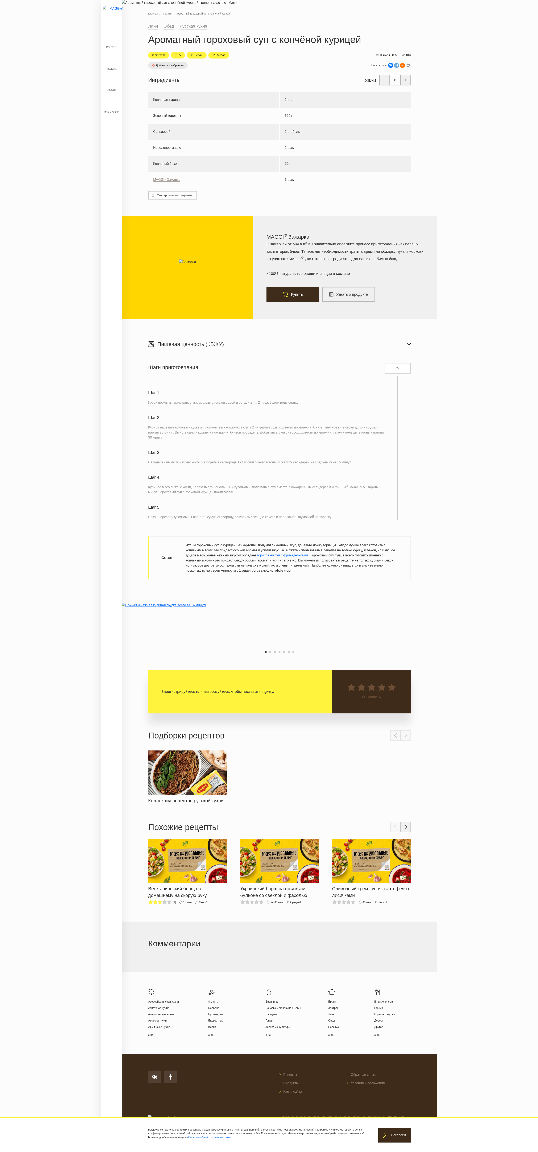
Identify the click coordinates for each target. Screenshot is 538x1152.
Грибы (269, 1020)
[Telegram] (396, 65)
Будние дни (215, 1014)
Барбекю (213, 1008)
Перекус (333, 1026)
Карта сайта (292, 1091)
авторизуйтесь (216, 691)
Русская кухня (193, 26)
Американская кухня (161, 1014)
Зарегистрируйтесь (178, 691)
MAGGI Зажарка (166, 179)
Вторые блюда (383, 1001)
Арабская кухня (158, 1020)
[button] (266, 652)
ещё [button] (150, 1034)
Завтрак (333, 1008)
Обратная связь (363, 1074)
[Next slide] (405, 735)
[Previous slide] (395, 735)
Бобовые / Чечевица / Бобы (283, 1008)
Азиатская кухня (158, 1008)
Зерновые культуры (277, 1026)
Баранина (271, 1001)
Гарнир (378, 1008)
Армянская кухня (159, 1026)
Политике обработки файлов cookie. (210, 1137)
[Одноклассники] (402, 65)
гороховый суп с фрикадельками (283, 555)
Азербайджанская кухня (163, 1001)
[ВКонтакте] (390, 65)
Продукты (111, 68)
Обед (169, 26)
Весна (212, 1026)
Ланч (153, 26)
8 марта (213, 1001)
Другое (378, 1026)
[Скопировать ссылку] (408, 65)
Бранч (332, 1001)
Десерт (378, 1020)
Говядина (271, 1014)
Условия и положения (368, 1083)
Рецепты (111, 47)
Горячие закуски (384, 1014)
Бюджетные (215, 1020)
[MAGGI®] (111, 13)
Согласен (398, 1135)
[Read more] (187, 776)
